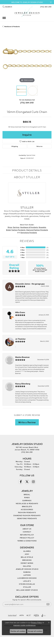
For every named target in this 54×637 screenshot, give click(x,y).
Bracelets (42, 227)
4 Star (22, 250)
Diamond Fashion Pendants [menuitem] (27, 515)
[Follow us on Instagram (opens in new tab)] (33, 481)
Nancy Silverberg (22, 383)
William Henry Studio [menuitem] (27, 590)
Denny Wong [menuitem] (27, 563)
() (47, 247)
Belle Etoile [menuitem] (27, 557)
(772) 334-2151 (27, 102)
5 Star (22, 247)
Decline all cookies (18, 631)
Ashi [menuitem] (27, 554)
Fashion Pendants (18, 230)
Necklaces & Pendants (12, 26)
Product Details (27, 170)
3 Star (22, 252)
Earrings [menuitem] (26, 500)
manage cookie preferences (24, 625)
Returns (40, 146)
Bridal (8, 230)
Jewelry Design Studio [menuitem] (27, 569)
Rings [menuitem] (27, 497)
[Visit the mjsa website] (36, 615)
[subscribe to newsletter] (48, 604)
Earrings (16, 227)
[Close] (50, 2)
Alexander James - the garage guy (30, 283)
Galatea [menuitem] (27, 566)
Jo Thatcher (20, 339)
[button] (7, 6)
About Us (27, 529)
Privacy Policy (27, 538)
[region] (27, 59)
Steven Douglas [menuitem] (27, 584)
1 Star (23, 257)
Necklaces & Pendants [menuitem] (27, 503)
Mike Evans (20, 312)
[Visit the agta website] (21, 615)
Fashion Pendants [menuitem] (27, 512)
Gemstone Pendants (28, 232)
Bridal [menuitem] (27, 494)
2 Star (22, 255)
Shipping (14, 146)
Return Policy (27, 535)
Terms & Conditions (27, 540)
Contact (27, 532)
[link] (45, 6)
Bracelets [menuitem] (27, 506)
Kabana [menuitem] (27, 572)
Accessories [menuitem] (27, 509)
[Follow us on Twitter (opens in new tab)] (27, 481)
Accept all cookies (35, 631)
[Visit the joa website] (44, 615)
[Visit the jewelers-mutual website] (12, 615)
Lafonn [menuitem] (27, 575)
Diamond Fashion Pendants (37, 230)
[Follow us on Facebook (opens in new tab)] (20, 481)
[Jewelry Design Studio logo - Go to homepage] (27, 12)
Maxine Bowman (22, 357)
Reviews (27, 241)
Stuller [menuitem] (27, 587)
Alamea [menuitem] (27, 551)
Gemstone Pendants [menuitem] (27, 518)
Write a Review (27, 422)
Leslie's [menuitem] (27, 581)
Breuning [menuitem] (27, 560)
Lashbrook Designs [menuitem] (27, 578)
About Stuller (27, 177)
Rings (10, 227)
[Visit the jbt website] (28, 615)
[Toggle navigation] (4, 17)
